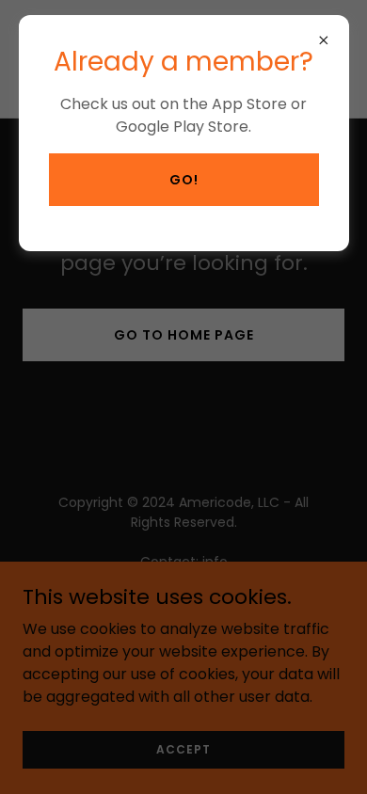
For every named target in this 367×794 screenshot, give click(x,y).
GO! (184, 179)
